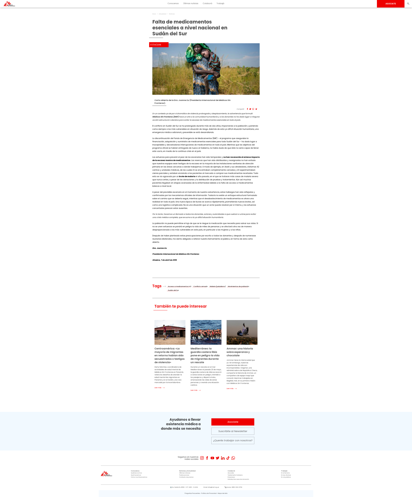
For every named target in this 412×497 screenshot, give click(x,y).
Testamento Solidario (235, 475)
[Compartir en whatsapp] (253, 109)
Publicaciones (184, 475)
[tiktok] (228, 458)
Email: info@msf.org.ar (211, 487)
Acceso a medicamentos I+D (179, 286)
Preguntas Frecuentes (192, 493)
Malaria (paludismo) (218, 286)
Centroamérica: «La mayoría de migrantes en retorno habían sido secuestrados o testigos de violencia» (169, 355)
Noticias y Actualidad (187, 471)
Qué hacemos (136, 475)
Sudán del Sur (173, 290)
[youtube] (212, 458)
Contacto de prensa (186, 477)
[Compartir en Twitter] (250, 109)
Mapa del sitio (223, 493)
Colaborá (231, 471)
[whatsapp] (233, 458)
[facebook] (207, 458)
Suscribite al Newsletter (232, 431)
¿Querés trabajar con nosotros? (232, 440)
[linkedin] (223, 458)
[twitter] (217, 458)
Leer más (157, 388)
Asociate (232, 422)
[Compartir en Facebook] (247, 109)
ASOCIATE (390, 3)
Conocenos (135, 471)
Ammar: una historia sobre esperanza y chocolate (240, 352)
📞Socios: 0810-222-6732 (233, 487)
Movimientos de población (238, 286)
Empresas (231, 477)
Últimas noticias (184, 473)
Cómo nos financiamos (139, 477)
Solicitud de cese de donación (238, 479)
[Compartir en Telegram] (256, 109)
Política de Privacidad (209, 493)
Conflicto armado (200, 286)
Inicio (154, 14)
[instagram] (202, 458)
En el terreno (285, 473)
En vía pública (286, 477)
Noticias (172, 14)
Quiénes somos (136, 473)
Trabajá (284, 471)
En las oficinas (286, 475)
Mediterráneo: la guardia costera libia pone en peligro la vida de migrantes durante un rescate (205, 355)
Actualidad (162, 14)
